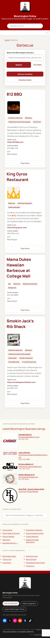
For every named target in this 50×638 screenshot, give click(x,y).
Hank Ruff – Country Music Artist (31, 489)
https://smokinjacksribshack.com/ (21, 382)
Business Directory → (10, 543)
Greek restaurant (14, 207)
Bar (9, 284)
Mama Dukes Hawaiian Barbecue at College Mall (19, 268)
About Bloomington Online (35, 562)
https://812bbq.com (15, 142)
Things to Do (7, 559)
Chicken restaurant (26, 358)
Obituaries (6, 540)
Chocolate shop (13, 362)
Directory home (25, 80)
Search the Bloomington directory (20, 53)
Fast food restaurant (25, 203)
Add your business (25, 74)
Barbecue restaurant (30, 284)
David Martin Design (41, 634)
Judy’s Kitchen (24, 452)
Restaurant (12, 288)
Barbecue (28, 118)
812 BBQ (14, 94)
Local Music (7, 562)
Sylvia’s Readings (32, 536)
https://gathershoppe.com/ (28, 477)
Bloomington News (9, 556)
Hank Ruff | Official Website (28, 491)
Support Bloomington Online (14, 609)
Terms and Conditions (10, 631)
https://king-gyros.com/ (17, 227)
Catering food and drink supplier (19, 122)
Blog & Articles (31, 559)
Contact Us (30, 566)
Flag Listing (25, 163)
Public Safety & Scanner (11, 533)
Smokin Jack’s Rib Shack (20, 323)
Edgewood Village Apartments (32, 541)
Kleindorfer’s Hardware (34, 530)
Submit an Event (32, 556)
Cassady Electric (25, 434)
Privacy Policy (40, 629)
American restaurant (15, 118)
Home (7, 40)
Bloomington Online (25, 16)
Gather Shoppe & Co (26, 475)
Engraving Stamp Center (35, 533)
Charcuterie (12, 358)
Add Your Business (10, 603)
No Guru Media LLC (25, 464)
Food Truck (37, 122)
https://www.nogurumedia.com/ (30, 466)
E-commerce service (29, 362)
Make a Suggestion (29, 603)
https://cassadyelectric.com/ (28, 437)
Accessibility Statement (26, 631)
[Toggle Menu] (47, 32)
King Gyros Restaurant (17, 176)
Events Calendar (9, 536)
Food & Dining (7, 530)
